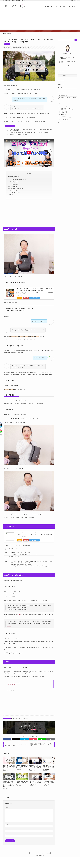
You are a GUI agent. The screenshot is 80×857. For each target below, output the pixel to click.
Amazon (19, 297)
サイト (6, 834)
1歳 (16, 718)
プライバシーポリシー (63, 87)
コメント (7, 807)
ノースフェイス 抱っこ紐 (14, 683)
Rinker (21, 295)
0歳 (13, 718)
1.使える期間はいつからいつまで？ (19, 177)
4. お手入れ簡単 (15, 182)
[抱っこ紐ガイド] (15, 6)
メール (7, 829)
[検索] (76, 0)
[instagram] (73, 0)
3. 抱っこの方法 (15, 181)
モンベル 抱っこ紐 (12, 684)
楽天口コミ (9, 626)
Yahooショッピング (34, 297)
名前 (6, 824)
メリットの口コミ (15, 190)
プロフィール (62, 89)
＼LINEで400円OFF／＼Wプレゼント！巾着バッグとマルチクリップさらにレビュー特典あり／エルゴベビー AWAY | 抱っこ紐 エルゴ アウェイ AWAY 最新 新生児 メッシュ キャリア (34, 534)
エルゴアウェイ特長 (14, 176)
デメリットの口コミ (16, 192)
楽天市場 (26, 297)
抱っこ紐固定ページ (63, 95)
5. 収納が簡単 (15, 184)
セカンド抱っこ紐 (24, 718)
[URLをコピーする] (50, 739)
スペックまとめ (13, 186)
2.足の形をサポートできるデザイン (19, 179)
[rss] (74, 0)
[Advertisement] (40, 20)
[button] (7, 739)
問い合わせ (61, 92)
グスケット (19, 614)
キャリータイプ (7, 718)
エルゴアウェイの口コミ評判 (16, 188)
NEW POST (61, 84)
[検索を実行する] (75, 40)
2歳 (19, 718)
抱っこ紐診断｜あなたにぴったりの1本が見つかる (67, 98)
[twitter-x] (71, 0)
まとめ (11, 194)
